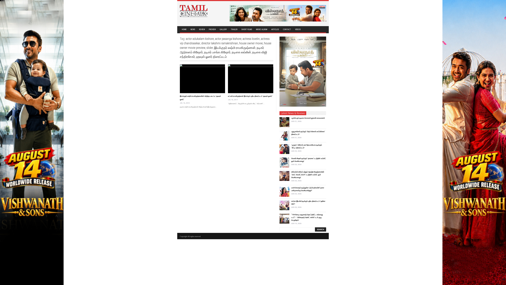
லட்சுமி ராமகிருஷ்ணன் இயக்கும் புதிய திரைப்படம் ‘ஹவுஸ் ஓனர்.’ (250, 96)
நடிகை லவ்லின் (241, 52)
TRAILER (234, 29)
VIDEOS (298, 29)
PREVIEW (212, 29)
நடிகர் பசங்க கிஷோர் (217, 52)
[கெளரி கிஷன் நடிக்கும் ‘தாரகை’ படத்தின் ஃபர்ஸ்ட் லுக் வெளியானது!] (284, 162)
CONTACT (287, 29)
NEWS (193, 29)
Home (184, 29)
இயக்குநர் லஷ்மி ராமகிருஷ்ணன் (235, 48)
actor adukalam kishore (200, 39)
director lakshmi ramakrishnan (219, 43)
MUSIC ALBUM (261, 29)
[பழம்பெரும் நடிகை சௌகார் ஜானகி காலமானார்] (284, 122)
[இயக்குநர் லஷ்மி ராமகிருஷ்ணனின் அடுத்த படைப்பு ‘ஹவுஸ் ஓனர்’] (202, 78)
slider (209, 48)
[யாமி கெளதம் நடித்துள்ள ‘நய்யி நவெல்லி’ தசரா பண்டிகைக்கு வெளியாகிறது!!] (284, 192)
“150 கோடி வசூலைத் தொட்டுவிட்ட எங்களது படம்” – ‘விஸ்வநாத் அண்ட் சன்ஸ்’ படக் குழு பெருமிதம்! (307, 217)
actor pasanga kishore (228, 39)
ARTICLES (275, 29)
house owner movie (251, 43)
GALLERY (223, 29)
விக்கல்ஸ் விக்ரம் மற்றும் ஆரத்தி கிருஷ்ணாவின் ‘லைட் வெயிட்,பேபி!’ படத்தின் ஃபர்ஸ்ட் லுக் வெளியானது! (307, 174)
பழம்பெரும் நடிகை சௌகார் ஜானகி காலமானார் (308, 118)
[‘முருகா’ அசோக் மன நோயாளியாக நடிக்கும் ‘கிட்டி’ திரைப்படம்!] (284, 149)
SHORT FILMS (246, 29)
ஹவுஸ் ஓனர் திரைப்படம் (211, 57)
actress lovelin (251, 39)
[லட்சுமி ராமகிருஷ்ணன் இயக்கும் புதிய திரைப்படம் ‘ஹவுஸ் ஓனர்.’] (250, 78)
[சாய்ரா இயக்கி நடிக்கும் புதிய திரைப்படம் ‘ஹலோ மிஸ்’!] (284, 205)
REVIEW (202, 29)
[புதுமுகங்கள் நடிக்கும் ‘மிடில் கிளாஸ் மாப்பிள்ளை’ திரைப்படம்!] (284, 136)
